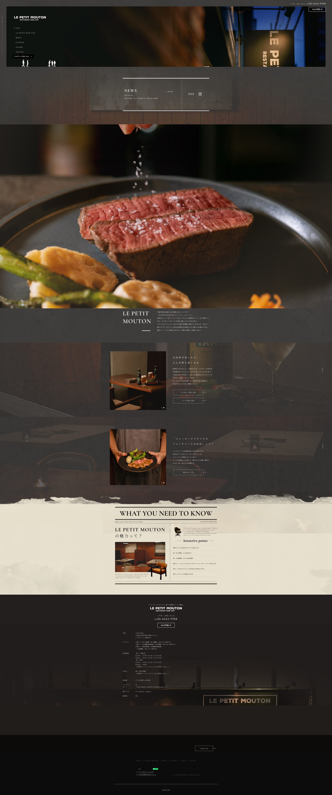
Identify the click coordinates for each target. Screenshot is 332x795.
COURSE (20, 42)
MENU (19, 38)
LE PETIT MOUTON (25, 33)
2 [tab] (163, 407)
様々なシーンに (188, 472)
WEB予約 (316, 9)
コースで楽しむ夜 (188, 401)
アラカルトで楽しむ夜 (188, 392)
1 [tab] (161, 407)
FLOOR (19, 47)
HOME (138, 760)
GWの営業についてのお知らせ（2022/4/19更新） (141, 98)
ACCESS (20, 52)
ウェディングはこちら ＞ (23, 56)
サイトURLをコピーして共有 (145, 772)
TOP (18, 28)
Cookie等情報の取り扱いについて (147, 774)
